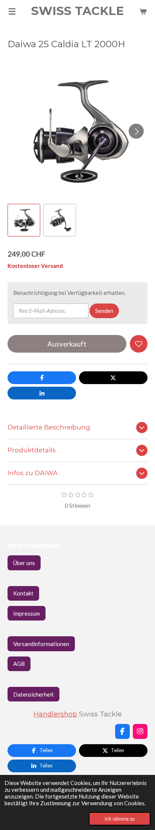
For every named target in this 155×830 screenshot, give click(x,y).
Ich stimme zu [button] (120, 819)
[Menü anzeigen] (12, 11)
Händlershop (55, 714)
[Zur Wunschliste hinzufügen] (138, 344)
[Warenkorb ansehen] (143, 11)
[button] (24, 220)
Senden (104, 310)
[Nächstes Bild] (136, 131)
